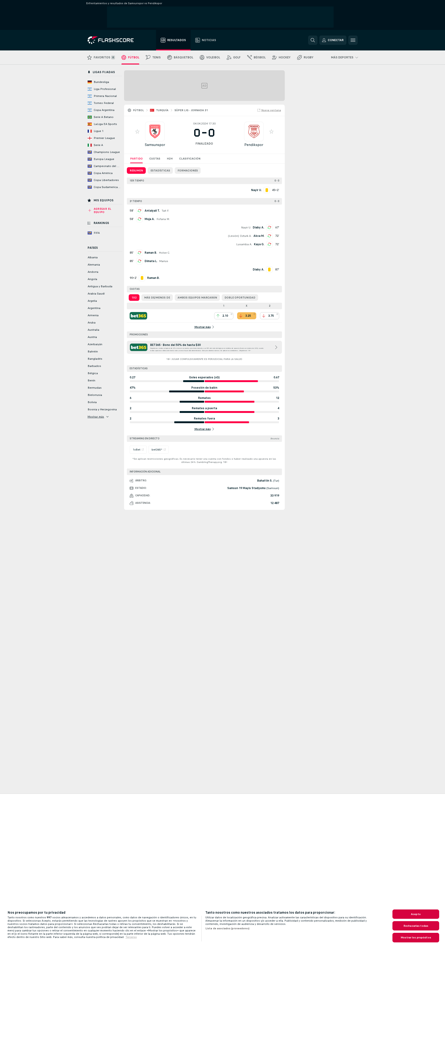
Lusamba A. (244, 244)
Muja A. (150, 219)
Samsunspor (155, 144)
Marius (163, 261)
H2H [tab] (170, 158)
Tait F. (165, 211)
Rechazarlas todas (415, 925)
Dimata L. (151, 261)
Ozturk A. (246, 236)
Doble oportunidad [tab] (239, 297)
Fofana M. (163, 219)
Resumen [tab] (136, 170)
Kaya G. (259, 244)
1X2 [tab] (134, 297)
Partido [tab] (136, 158)
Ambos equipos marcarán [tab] (197, 297)
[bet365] (138, 316)
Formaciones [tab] (188, 170)
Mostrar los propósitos (416, 937)
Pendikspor (253, 144)
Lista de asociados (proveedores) (227, 928)
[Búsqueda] (312, 40)
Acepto (416, 914)
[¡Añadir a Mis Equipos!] (137, 131)
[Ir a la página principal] (114, 40)
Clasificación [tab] (189, 158)
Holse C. (164, 253)
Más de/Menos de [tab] (157, 297)
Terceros (131, 937)
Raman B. (151, 253)
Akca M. (258, 236)
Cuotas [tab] (154, 158)
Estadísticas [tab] (160, 170)
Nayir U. (246, 227)
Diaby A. (258, 227)
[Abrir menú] (353, 40)
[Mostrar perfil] (155, 131)
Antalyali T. (152, 211)
